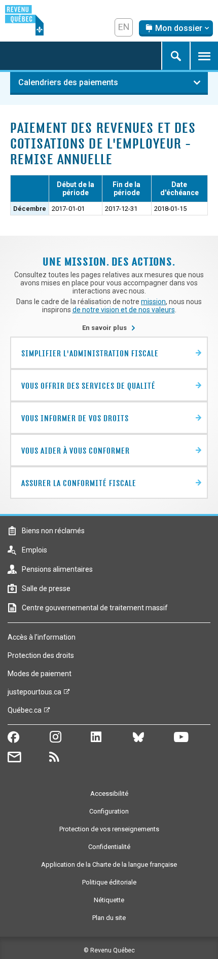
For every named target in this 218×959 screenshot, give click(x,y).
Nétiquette (109, 900)
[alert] (176, 28)
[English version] (124, 27)
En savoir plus (109, 327)
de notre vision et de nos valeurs (123, 310)
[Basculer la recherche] (175, 56)
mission (153, 302)
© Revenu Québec (109, 950)
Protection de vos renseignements (109, 829)
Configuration (109, 811)
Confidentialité (109, 847)
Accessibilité (109, 793)
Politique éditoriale (109, 882)
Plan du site (109, 917)
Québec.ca (25, 712)
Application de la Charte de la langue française (109, 864)
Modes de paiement (39, 674)
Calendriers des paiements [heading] (68, 82)
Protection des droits (41, 655)
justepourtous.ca (34, 694)
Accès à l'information (42, 637)
